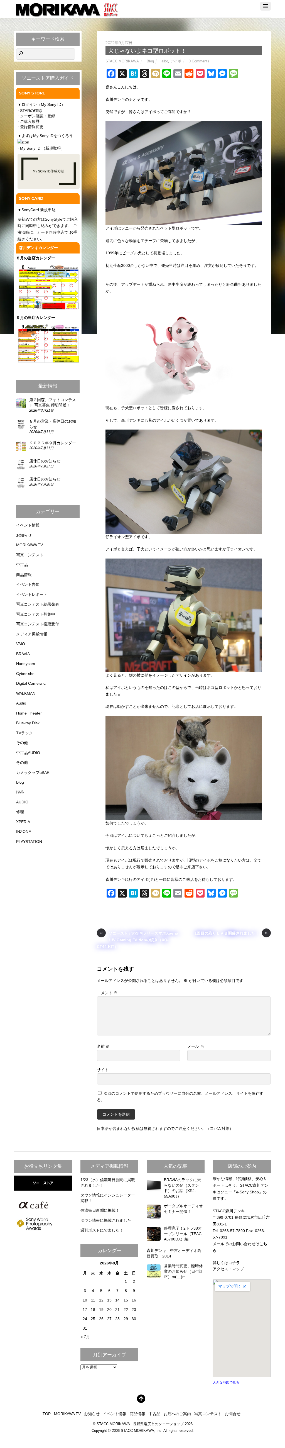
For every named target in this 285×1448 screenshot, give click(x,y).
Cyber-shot (26, 673)
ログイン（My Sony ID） (43, 104)
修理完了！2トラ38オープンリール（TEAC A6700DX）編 (184, 1233)
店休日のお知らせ (44, 461)
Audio (21, 703)
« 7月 (85, 1336)
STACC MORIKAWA (122, 61)
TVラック (24, 733)
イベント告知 (28, 584)
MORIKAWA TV (29, 545)
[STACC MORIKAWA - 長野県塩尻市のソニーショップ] (67, 15)
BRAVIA (23, 654)
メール (195, 1046)
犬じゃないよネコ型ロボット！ (147, 50)
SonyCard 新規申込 (38, 210)
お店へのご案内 (177, 1414)
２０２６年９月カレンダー (52, 443)
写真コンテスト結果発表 (37, 604)
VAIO (20, 644)
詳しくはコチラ (226, 1263)
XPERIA (23, 822)
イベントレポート (31, 594)
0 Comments (199, 61)
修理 (20, 812)
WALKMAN (25, 693)
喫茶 (20, 792)
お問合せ (232, 1414)
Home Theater (29, 713)
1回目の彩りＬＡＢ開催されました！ (231, 932)
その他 (22, 742)
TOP (47, 1414)
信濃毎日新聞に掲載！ (99, 1210)
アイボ (175, 61)
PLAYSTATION (29, 841)
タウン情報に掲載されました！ (107, 1220)
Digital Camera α (31, 683)
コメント (107, 993)
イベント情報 (28, 525)
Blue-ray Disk (28, 723)
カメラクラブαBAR (33, 772)
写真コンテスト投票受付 (37, 624)
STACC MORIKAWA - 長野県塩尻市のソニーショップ (140, 1424)
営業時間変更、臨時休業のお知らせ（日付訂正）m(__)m (183, 1271)
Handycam (25, 663)
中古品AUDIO (28, 752)
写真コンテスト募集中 (35, 614)
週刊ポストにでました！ (101, 1230)
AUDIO (22, 802)
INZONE (23, 831)
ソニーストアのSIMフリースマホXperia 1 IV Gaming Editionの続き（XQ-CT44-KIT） (137, 939)
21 (117, 1309)
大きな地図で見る (226, 1382)
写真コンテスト (29, 555)
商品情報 (24, 574)
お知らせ (24, 535)
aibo (164, 61)
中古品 (22, 564)
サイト (103, 1069)
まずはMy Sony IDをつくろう (47, 135)
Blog (150, 61)
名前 (103, 1046)
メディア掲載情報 (31, 634)
